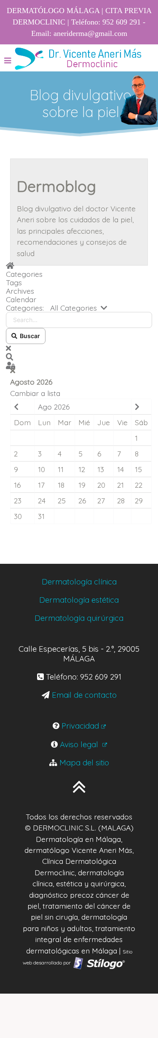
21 (120, 485)
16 (17, 485)
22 (138, 485)
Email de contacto (84, 695)
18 (61, 485)
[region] (79, 104)
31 (41, 516)
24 (42, 500)
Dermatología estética (79, 600)
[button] (79, 356)
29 (139, 500)
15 (138, 469)
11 (61, 469)
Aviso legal (80, 744)
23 (17, 500)
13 (100, 469)
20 (101, 485)
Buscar (28, 335)
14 (120, 469)
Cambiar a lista (35, 393)
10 (41, 469)
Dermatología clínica (79, 581)
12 (81, 469)
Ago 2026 (54, 406)
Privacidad (80, 726)
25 (62, 500)
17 (41, 485)
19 (82, 485)
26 (82, 500)
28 (121, 500)
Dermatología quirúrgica (79, 618)
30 (18, 516)
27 (101, 500)
